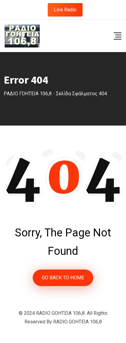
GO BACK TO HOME (63, 278)
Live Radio (65, 10)
